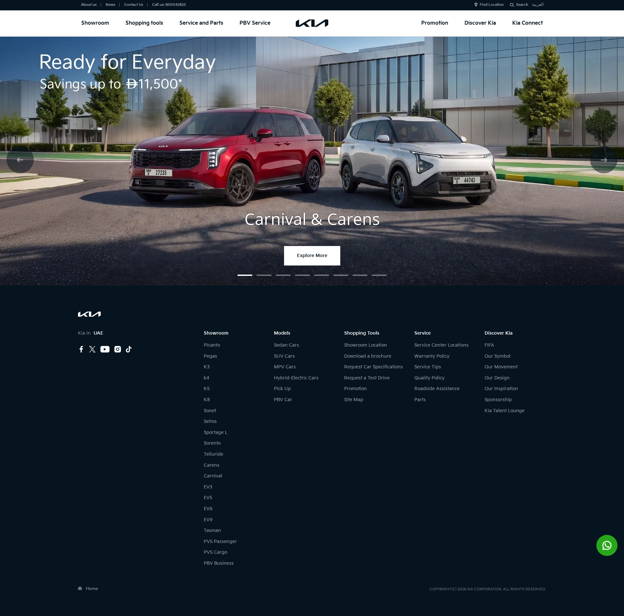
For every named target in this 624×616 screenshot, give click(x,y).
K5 (207, 388)
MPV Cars (285, 367)
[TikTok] (128, 349)
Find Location (492, 5)
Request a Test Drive (367, 378)
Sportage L (216, 432)
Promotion (434, 23)
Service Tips (427, 367)
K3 (207, 367)
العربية (538, 4)
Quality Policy (429, 378)
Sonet (210, 410)
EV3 (208, 487)
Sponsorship (498, 399)
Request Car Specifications (373, 367)
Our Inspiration (501, 388)
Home (92, 588)
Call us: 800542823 (169, 5)
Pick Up (282, 388)
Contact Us (133, 5)
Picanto (212, 345)
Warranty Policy (431, 356)
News (110, 5)
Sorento (212, 443)
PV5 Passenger (220, 541)
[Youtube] (105, 350)
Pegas (210, 356)
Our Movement (501, 367)
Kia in (90, 333)
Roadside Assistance (437, 388)
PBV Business (219, 563)
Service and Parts (201, 23)
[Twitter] (92, 350)
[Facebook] (81, 350)
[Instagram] (117, 350)
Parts (420, 399)
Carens (211, 465)
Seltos (210, 421)
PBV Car (283, 399)
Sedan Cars (286, 345)
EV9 (208, 520)
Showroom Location (365, 345)
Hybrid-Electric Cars (296, 378)
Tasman (212, 530)
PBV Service (255, 23)
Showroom (95, 23)
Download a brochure (367, 356)
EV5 (208, 497)
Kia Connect (527, 23)
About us (89, 5)
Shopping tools (144, 23)
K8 (207, 399)
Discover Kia (480, 23)
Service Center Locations (441, 345)
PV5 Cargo (215, 552)
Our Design (497, 378)
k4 (206, 378)
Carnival (213, 476)
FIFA (489, 345)
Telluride (213, 454)
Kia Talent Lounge (505, 410)
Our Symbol (498, 356)
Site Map (353, 399)
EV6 (208, 508)
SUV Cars (284, 356)
